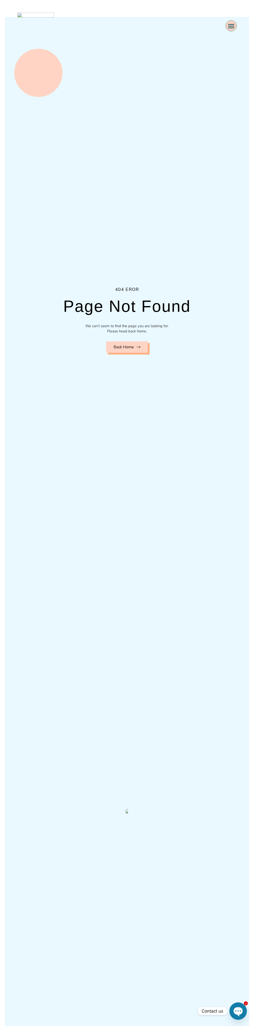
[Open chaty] (238, 1011)
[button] (231, 25)
